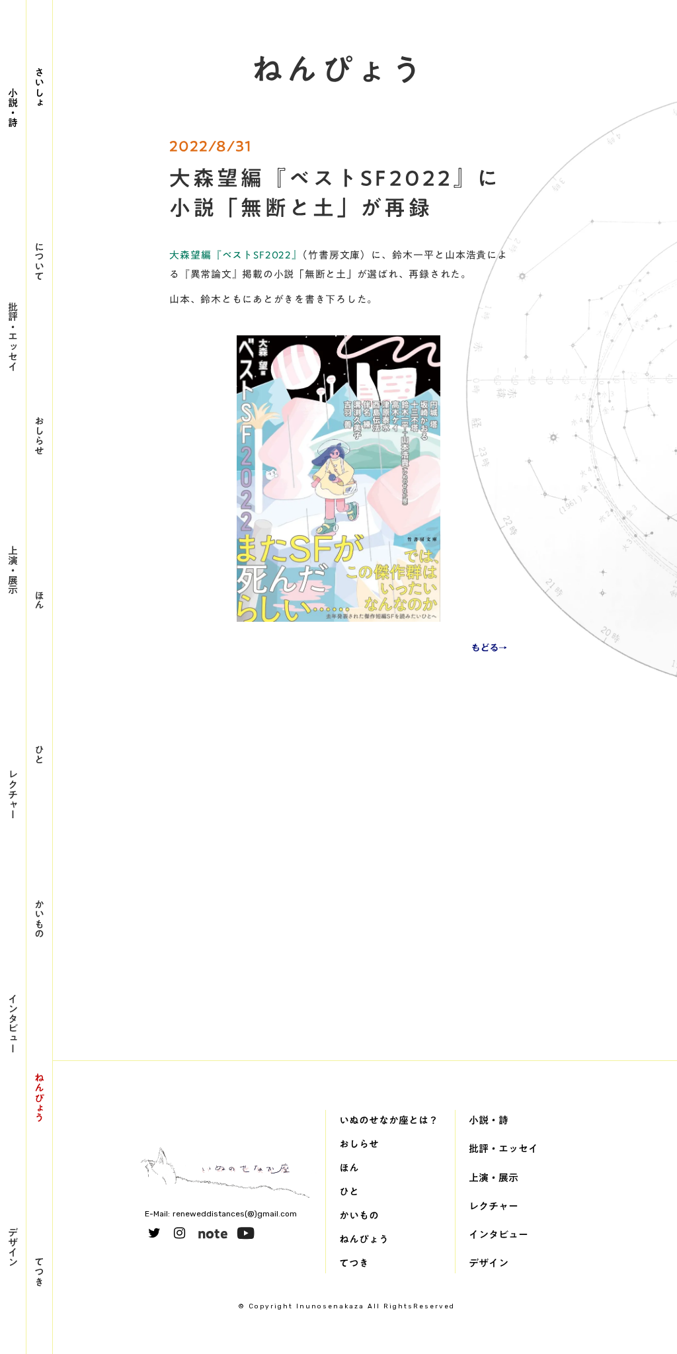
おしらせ (39, 435)
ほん (39, 600)
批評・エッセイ (13, 336)
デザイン (13, 1247)
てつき (39, 1272)
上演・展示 (13, 570)
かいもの (39, 919)
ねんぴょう (39, 1097)
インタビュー (13, 1023)
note (213, 1233)
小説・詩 (13, 107)
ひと (39, 754)
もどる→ (489, 648)
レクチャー (13, 794)
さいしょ (39, 87)
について (39, 261)
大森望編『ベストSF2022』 (235, 255)
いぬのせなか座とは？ (388, 1120)
